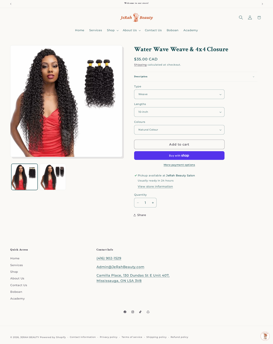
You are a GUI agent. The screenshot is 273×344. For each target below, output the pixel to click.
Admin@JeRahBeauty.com (120, 267)
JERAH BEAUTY (29, 337)
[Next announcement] (262, 4)
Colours (139, 121)
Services (16, 265)
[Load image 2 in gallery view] (53, 177)
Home (15, 258)
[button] (112, 30)
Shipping (140, 64)
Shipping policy (156, 337)
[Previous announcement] (10, 4)
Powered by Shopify (53, 337)
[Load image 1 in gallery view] (24, 177)
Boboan (16, 292)
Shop (14, 272)
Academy (17, 298)
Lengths (140, 104)
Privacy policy (109, 337)
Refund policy (179, 337)
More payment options (179, 164)
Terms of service (132, 337)
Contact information (83, 337)
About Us (17, 278)
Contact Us (18, 285)
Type (137, 86)
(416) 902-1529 (109, 258)
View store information (155, 186)
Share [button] (141, 215)
